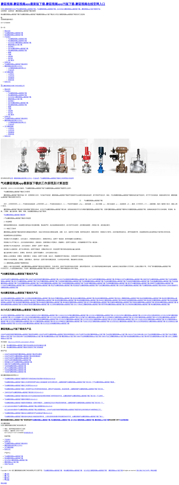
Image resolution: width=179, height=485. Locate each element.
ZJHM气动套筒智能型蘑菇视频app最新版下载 (43, 279)
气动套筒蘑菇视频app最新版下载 (50, 283)
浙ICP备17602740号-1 (143, 470)
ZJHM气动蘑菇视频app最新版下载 (130, 285)
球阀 (9, 109)
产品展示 (7, 439)
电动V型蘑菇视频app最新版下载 (61, 298)
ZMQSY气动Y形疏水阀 (135, 334)
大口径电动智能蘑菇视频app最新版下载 (37, 298)
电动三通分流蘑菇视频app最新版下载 (19, 300)
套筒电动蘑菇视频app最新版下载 (165, 302)
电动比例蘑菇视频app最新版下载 (83, 298)
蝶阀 (9, 107)
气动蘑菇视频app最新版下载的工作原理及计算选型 (57, 178)
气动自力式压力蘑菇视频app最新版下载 (96, 321)
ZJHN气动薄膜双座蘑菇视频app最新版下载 (73, 279)
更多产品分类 (8, 464)
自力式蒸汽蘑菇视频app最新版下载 (143, 317)
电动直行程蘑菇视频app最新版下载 (157, 300)
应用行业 (7, 116)
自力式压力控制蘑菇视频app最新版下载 (56, 323)
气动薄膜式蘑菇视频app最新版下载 (69, 281)
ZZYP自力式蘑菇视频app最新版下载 (101, 315)
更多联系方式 (28, 432)
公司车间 (11, 130)
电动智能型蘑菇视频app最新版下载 (27, 302)
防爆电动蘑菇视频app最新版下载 (121, 302)
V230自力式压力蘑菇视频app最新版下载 (16, 319)
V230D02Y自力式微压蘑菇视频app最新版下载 (73, 315)
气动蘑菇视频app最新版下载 (17, 93)
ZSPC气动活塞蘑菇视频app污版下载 (156, 334)
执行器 (10, 112)
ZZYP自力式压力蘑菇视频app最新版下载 (126, 315)
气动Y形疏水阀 (17, 336)
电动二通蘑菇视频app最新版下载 (128, 298)
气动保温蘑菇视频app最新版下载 (114, 281)
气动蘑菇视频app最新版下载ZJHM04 (154, 285)
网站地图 (154, 470)
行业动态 (11, 124)
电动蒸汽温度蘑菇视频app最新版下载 (133, 300)
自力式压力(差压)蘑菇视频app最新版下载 (28, 323)
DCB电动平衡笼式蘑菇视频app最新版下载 (35, 304)
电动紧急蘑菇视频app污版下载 (137, 336)
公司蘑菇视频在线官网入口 (17, 122)
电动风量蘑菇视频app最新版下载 (87, 300)
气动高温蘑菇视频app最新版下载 (15, 366)
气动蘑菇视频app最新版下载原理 (14, 215)
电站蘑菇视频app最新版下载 (17, 105)
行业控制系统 (124, 420)
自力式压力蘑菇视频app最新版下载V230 (124, 319)
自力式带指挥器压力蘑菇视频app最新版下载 (150, 321)
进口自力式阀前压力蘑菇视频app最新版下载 (67, 321)
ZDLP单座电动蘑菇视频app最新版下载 (137, 304)
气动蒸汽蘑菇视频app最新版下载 (94, 283)
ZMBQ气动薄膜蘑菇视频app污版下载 (88, 336)
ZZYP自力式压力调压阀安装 (150, 315)
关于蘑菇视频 (8, 447)
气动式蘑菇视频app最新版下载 (108, 285)
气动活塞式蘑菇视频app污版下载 (116, 334)
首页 (11, 178)
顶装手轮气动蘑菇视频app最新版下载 (155, 279)
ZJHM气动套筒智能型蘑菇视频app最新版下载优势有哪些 (19, 334)
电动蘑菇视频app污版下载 (52, 336)
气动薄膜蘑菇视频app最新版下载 (92, 281)
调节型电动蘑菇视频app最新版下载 (112, 304)
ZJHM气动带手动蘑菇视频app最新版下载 (14, 279)
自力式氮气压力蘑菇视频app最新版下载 (91, 317)
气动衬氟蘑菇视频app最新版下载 (160, 281)
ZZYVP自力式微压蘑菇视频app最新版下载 (35, 317)
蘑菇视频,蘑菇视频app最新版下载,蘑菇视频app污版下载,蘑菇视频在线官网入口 (53, 4)
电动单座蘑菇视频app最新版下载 (106, 298)
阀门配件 (11, 114)
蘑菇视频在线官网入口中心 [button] (13, 120)
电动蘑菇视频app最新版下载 (17, 95)
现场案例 (11, 132)
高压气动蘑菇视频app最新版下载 (61, 285)
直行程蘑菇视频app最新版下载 (18, 103)
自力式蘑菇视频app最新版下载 (43, 321)
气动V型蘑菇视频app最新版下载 (46, 281)
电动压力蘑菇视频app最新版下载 (110, 300)
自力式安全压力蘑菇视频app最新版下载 (123, 321)
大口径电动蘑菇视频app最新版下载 (12, 298)
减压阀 (10, 110)
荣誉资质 (11, 134)
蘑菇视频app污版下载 (15, 99)
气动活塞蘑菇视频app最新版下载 (28, 283)
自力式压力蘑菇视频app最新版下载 (19, 97)
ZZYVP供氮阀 (15, 317)
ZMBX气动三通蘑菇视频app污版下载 (113, 336)
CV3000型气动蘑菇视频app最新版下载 (37, 285)
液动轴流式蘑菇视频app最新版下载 (74, 302)
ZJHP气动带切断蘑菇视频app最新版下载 (101, 279)
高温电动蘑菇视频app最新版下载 (143, 302)
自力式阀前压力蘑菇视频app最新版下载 (118, 317)
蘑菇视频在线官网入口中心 (23, 178)
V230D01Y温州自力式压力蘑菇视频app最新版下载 (41, 315)
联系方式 (7, 136)
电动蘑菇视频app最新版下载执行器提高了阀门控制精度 (25, 347)
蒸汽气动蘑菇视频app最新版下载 (138, 283)
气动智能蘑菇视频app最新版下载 (116, 283)
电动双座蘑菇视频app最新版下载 (65, 300)
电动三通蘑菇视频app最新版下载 (43, 300)
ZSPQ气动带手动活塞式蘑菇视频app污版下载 (90, 334)
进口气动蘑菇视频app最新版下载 (25, 281)
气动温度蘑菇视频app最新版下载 (72, 283)
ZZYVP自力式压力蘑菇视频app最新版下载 (64, 317)
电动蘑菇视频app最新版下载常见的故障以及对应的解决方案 (26, 345)
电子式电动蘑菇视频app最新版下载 (98, 302)
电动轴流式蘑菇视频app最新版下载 (50, 302)
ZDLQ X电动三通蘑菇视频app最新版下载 (87, 304)
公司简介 (11, 128)
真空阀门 (11, 101)
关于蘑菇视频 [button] (8, 126)
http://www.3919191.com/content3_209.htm (21, 342)
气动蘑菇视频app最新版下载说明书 (16, 118)
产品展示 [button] (7, 91)
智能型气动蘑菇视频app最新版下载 (161, 283)
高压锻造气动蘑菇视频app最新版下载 (85, 285)
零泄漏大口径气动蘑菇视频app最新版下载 (128, 279)
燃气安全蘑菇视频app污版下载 (157, 336)
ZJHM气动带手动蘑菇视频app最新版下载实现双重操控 (57, 334)
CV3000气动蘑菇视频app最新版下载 (12, 285)
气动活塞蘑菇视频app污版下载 (33, 336)
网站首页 (7, 89)
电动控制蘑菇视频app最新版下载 (150, 298)
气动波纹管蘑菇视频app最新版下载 (137, 281)
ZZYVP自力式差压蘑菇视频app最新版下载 (44, 319)
